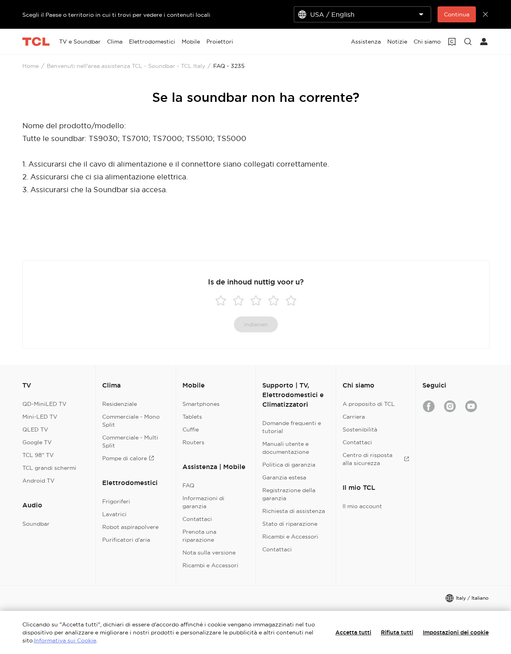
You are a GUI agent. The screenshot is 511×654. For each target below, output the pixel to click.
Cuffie (190, 429)
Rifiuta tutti (397, 632)
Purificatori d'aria (126, 539)
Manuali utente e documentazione (285, 447)
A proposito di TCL (369, 404)
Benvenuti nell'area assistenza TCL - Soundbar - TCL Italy (126, 66)
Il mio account (362, 506)
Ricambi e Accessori (210, 565)
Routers (193, 442)
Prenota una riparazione (199, 535)
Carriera (354, 416)
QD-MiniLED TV (44, 404)
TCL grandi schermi (49, 467)
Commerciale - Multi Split (130, 441)
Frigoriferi (116, 501)
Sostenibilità (360, 429)
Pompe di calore (124, 458)
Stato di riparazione (289, 523)
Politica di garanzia (288, 464)
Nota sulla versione (209, 552)
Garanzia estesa (284, 477)
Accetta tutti (353, 632)
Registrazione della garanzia (288, 494)
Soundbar (36, 523)
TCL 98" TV (38, 455)
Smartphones (201, 404)
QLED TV (35, 429)
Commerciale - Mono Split (131, 420)
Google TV (37, 442)
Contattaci (197, 519)
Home (30, 66)
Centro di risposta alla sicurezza (367, 459)
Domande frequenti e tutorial (291, 427)
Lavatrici (114, 514)
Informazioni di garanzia (203, 502)
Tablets (192, 416)
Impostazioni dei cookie (456, 632)
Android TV (38, 480)
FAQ (188, 485)
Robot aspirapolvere (130, 527)
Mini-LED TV (39, 416)
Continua (456, 14)
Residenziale (119, 404)
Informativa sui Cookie (65, 640)
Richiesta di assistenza (293, 511)
